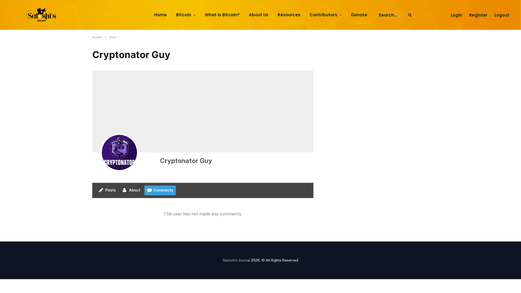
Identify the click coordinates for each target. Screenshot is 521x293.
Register (478, 15)
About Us (258, 15)
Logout (501, 15)
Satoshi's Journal (236, 260)
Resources (289, 15)
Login (456, 15)
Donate (359, 15)
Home (160, 15)
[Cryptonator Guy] (119, 152)
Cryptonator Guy (186, 160)
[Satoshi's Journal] (42, 15)
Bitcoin (183, 15)
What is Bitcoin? (222, 15)
